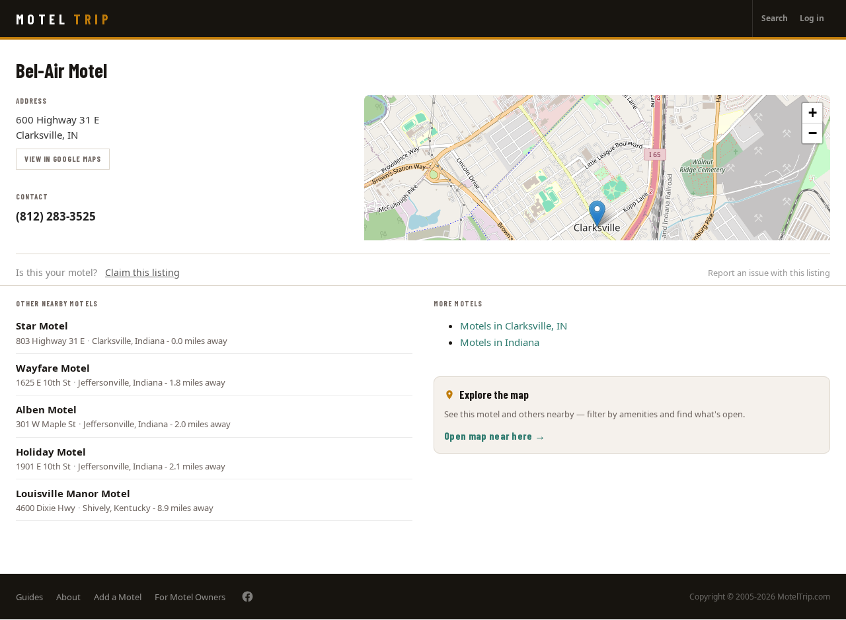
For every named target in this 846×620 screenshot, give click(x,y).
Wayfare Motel (53, 367)
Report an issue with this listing (769, 273)
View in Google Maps (62, 158)
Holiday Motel (51, 451)
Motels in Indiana (499, 342)
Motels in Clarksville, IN (513, 325)
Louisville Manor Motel (73, 493)
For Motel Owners (190, 597)
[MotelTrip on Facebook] (247, 596)
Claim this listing (142, 272)
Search (774, 18)
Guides (29, 597)
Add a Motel (117, 597)
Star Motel (42, 325)
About (68, 597)
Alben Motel (46, 409)
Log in (812, 18)
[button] (597, 213)
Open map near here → (494, 435)
